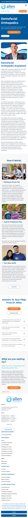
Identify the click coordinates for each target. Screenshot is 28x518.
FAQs (2, 458)
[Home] (8, 6)
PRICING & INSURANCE (7, 474)
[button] (26, 5)
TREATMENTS (5, 437)
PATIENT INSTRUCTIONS (8, 484)
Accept (14, 512)
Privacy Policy (22, 508)
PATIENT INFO (5, 466)
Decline (14, 515)
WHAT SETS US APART (7, 431)
